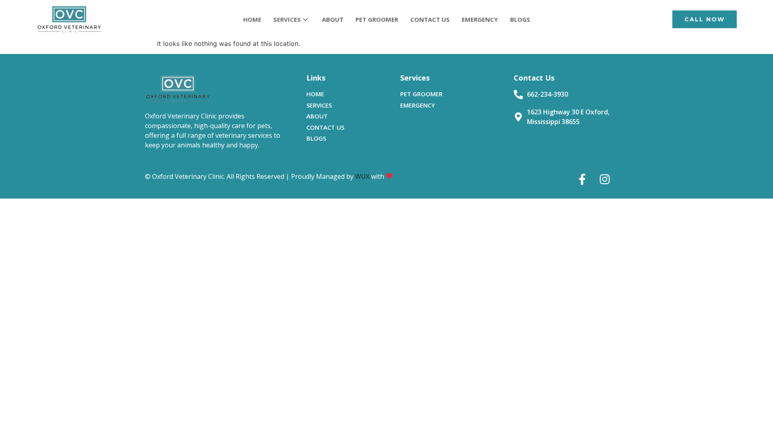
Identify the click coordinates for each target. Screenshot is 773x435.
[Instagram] (604, 179)
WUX (362, 176)
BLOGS (520, 19)
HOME (252, 19)
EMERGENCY (480, 19)
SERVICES (287, 19)
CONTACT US (430, 19)
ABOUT (332, 19)
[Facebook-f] (582, 179)
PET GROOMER (376, 19)
